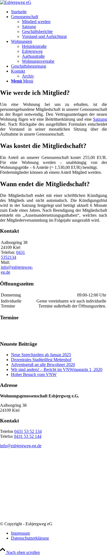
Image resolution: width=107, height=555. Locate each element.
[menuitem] (59, 11)
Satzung (29, 26)
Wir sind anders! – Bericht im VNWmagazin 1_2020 (56, 369)
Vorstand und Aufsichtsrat (44, 36)
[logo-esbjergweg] (15, 2)
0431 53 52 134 (28, 431)
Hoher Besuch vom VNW (34, 374)
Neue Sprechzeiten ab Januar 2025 (41, 354)
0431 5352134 (13, 255)
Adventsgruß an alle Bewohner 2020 (43, 364)
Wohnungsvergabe (38, 61)
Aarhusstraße (33, 56)
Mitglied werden (36, 21)
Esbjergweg (32, 51)
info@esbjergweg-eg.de (20, 445)
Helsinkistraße (34, 46)
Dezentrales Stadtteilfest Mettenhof (41, 359)
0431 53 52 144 (27, 436)
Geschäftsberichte (37, 31)
